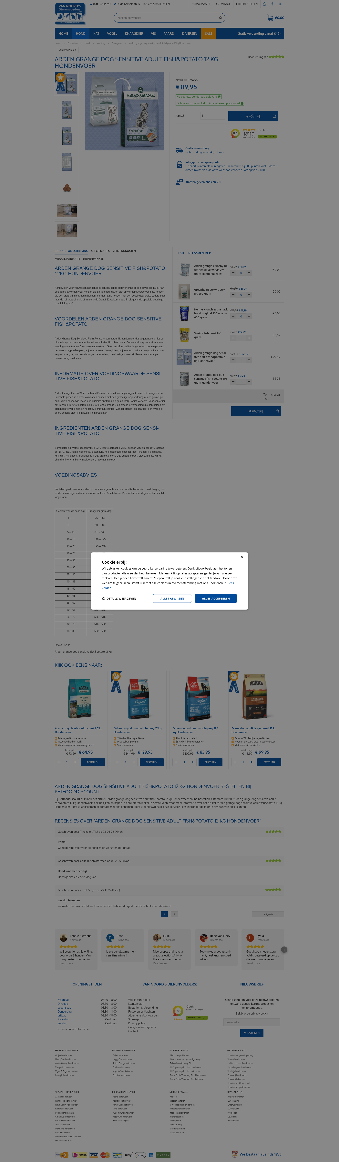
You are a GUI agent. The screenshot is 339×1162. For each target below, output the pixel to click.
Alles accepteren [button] (216, 598)
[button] (119, 598)
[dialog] (169, 581)
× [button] (241, 556)
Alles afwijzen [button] (172, 598)
